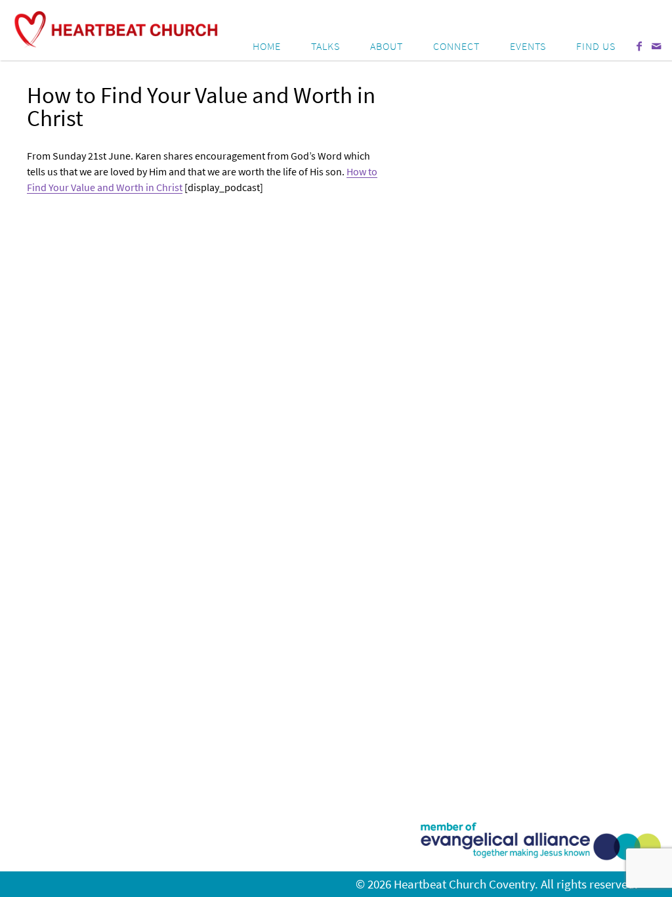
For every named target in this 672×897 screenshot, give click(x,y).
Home (267, 46)
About (386, 46)
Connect (456, 46)
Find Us (596, 46)
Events (528, 46)
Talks (325, 46)
